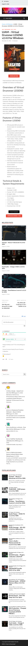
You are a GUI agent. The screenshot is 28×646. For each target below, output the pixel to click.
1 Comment (15, 40)
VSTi (12, 29)
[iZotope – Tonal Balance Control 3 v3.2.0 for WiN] (14, 281)
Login (24, 316)
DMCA (3, 644)
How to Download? (10, 644)
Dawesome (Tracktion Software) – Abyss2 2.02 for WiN (14, 411)
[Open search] (24, 18)
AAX (3, 29)
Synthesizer (7, 29)
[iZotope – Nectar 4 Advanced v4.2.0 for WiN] (14, 233)
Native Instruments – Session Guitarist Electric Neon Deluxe (14, 454)
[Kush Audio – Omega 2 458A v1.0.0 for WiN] (14, 257)
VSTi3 (15, 29)
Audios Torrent (14, 641)
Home (3, 24)
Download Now (14, 76)
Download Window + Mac (14, 215)
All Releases (9, 24)
